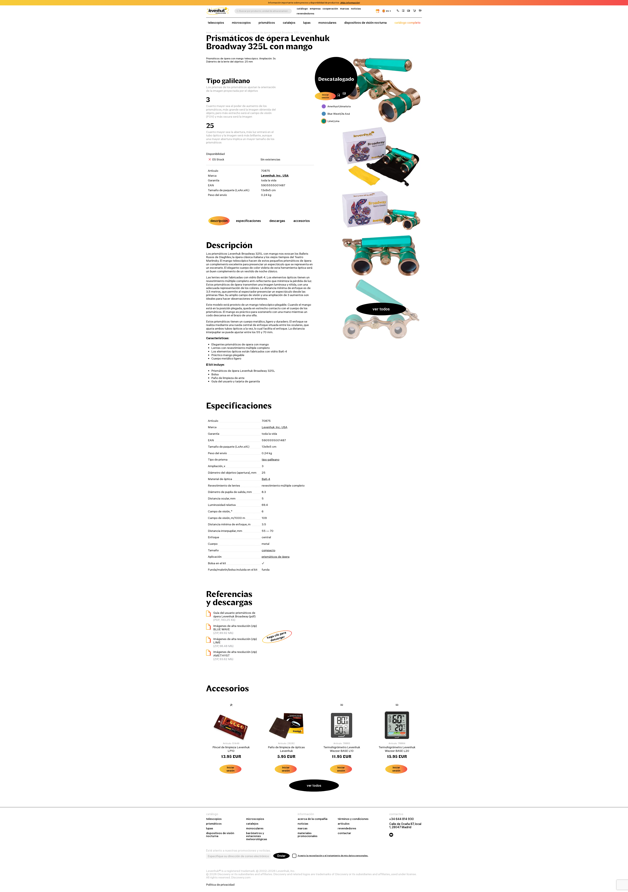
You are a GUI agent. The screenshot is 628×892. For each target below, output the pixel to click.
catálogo (302, 8)
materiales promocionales (307, 835)
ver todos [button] (381, 308)
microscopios (241, 23)
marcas (344, 8)
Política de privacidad (220, 884)
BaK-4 (266, 479)
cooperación (330, 8)
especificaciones (248, 221)
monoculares (327, 23)
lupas (307, 23)
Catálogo (219, 32)
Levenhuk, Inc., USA (275, 175)
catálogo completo (407, 23)
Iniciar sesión (325, 96)
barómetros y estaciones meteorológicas (256, 836)
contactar (344, 833)
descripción (219, 221)
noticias (356, 8)
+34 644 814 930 (401, 819)
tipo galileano (270, 459)
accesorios (301, 221)
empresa (315, 8)
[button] (398, 11)
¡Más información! (350, 2)
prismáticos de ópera (275, 557)
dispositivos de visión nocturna (365, 23)
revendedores (305, 13)
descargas (277, 221)
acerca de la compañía (312, 819)
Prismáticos (234, 32)
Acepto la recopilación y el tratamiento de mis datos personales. (333, 855)
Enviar (281, 856)
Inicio (209, 32)
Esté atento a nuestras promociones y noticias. (238, 850)
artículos (343, 823)
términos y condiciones (353, 819)
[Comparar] (408, 11)
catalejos (289, 23)
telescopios (216, 23)
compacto (268, 550)
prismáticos (267, 23)
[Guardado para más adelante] (403, 11)
